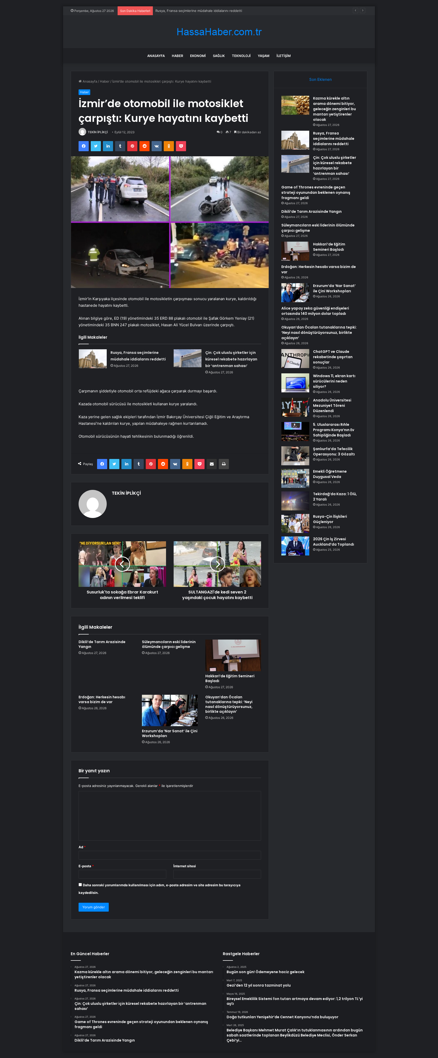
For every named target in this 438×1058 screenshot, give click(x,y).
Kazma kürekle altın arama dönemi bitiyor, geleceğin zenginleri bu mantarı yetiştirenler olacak (334, 109)
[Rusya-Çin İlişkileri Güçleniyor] (295, 523)
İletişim (284, 56)
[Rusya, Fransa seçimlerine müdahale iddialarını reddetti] (93, 358)
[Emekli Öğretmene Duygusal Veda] (295, 478)
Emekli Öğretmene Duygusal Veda (330, 474)
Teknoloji (241, 56)
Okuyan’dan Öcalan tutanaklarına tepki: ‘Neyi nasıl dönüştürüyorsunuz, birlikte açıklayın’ (228, 704)
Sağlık (219, 56)
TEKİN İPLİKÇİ (98, 132)
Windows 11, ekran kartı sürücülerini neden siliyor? (334, 381)
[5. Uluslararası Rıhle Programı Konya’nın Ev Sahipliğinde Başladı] (295, 431)
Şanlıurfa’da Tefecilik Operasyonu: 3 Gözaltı (334, 451)
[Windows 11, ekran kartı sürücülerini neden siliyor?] (295, 382)
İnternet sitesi (184, 866)
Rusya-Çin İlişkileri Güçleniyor (330, 519)
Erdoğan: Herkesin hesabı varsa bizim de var (102, 699)
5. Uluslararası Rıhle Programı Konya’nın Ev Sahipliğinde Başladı (333, 430)
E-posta (86, 866)
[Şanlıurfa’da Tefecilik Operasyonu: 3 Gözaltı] (295, 455)
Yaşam (263, 56)
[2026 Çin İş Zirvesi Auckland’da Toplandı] (295, 545)
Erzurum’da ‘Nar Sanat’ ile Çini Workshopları (169, 733)
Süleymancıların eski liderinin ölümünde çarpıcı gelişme (169, 644)
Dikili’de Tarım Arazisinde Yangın (102, 644)
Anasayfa (156, 56)
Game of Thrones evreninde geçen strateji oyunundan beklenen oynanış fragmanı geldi (315, 192)
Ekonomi (198, 56)
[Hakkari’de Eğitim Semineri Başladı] (233, 655)
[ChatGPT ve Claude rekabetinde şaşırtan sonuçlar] (295, 358)
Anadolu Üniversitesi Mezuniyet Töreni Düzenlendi (332, 405)
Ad (82, 847)
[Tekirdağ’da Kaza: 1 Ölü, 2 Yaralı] (295, 500)
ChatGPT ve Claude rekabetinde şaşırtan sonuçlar (333, 357)
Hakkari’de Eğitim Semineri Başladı (229, 678)
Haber (177, 56)
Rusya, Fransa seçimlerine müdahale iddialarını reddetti (333, 138)
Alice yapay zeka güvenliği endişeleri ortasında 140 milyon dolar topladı (315, 311)
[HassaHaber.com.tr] (219, 32)
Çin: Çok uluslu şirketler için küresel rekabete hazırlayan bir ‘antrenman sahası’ (231, 359)
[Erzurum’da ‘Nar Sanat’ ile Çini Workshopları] (170, 710)
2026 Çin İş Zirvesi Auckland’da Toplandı (333, 541)
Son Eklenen (320, 79)
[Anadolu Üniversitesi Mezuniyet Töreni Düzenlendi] (295, 407)
